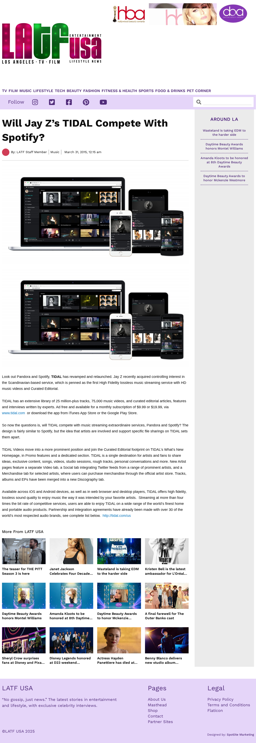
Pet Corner (199, 91)
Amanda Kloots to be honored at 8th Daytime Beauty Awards (69, 616)
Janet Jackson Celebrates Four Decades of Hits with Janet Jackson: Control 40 (71, 571)
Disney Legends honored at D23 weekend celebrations (70, 660)
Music (25, 91)
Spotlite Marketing (240, 734)
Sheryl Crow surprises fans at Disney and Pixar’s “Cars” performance (24, 660)
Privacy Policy (220, 699)
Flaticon (215, 710)
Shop (153, 710)
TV (4, 91)
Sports (146, 91)
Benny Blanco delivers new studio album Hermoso (163, 660)
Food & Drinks (170, 91)
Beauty (74, 91)
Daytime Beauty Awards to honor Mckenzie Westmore (117, 616)
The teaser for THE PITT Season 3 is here (22, 571)
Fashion (91, 91)
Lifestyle (43, 91)
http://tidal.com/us (117, 516)
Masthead (157, 704)
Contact (155, 716)
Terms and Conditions (228, 704)
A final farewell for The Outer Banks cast (164, 616)
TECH (60, 91)
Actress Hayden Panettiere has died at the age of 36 (115, 660)
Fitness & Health (119, 91)
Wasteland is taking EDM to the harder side (118, 571)
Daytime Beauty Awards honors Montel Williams (22, 616)
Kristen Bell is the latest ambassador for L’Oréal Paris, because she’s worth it (165, 571)
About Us (157, 699)
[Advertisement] (181, 55)
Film (13, 91)
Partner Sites (160, 721)
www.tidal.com (14, 413)
